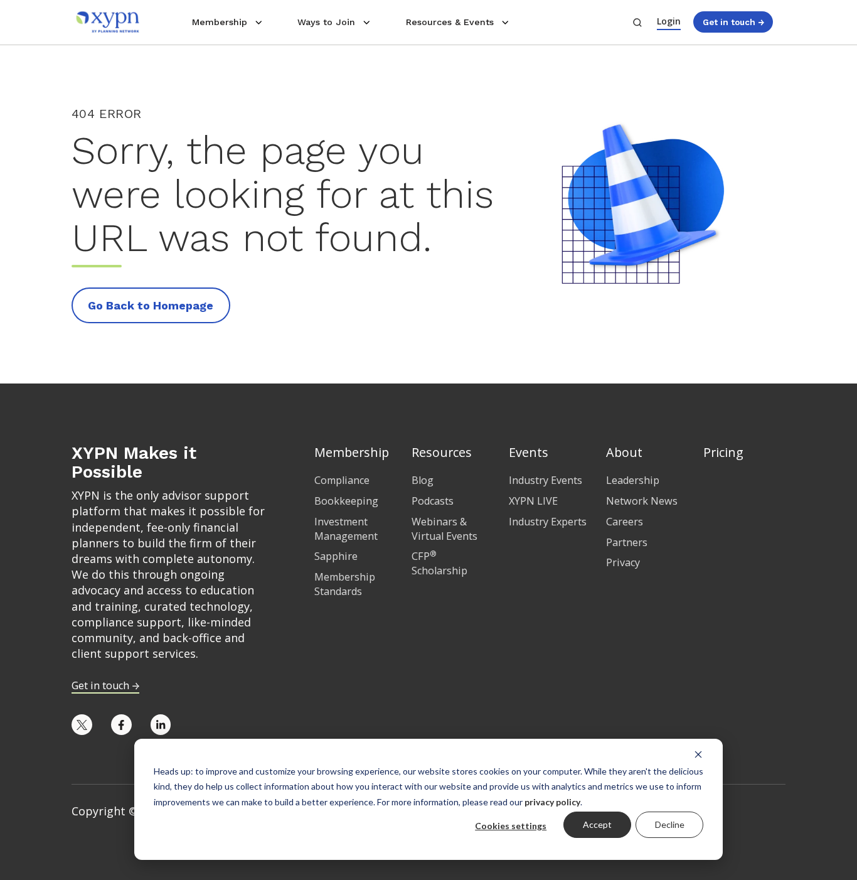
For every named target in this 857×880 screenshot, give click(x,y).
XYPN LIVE (533, 501)
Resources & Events (450, 22)
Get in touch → (733, 22)
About (624, 452)
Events (528, 452)
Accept (597, 824)
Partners (626, 542)
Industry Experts (548, 522)
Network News (642, 501)
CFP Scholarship (439, 563)
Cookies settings (510, 825)
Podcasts (433, 501)
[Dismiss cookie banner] (698, 754)
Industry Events (545, 480)
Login (669, 21)
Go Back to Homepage (150, 305)
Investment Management (346, 529)
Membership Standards (344, 584)
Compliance (342, 480)
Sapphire (336, 556)
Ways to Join (326, 22)
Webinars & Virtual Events (444, 529)
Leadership (632, 480)
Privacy (623, 562)
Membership (219, 22)
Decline (669, 824)
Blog (423, 480)
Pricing (723, 452)
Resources (442, 452)
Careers (624, 522)
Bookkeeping (346, 501)
